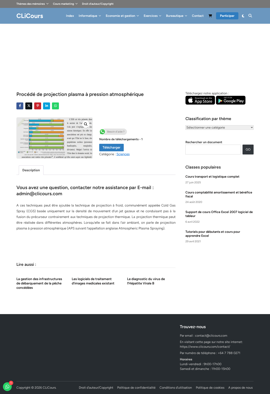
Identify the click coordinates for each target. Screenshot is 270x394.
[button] (85, 124)
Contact (198, 16)
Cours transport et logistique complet (212, 176)
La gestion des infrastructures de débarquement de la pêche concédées (39, 283)
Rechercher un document (203, 142)
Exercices (151, 16)
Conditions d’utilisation (176, 387)
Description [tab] (31, 170)
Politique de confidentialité (136, 387)
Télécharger (111, 147)
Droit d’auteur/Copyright (98, 4)
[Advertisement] (135, 53)
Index (70, 16)
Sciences (123, 154)
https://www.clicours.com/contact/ (205, 347)
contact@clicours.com (211, 335)
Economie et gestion (120, 16)
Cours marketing (63, 4)
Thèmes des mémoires (30, 4)
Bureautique (174, 16)
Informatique (88, 16)
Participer (227, 16)
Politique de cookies (210, 387)
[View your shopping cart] (210, 16)
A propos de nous (240, 387)
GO (248, 149)
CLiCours (29, 16)
